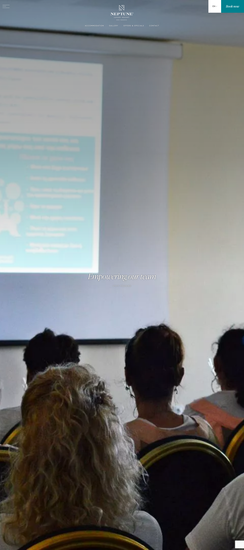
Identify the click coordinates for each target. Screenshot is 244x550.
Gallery (113, 26)
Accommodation (94, 26)
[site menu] (6, 6)
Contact (154, 26)
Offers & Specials (133, 26)
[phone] (194, 6)
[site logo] (122, 13)
